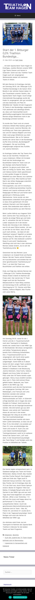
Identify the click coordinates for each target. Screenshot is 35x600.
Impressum (7, 584)
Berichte (16, 535)
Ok (10, 597)
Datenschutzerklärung (20, 597)
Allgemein (8, 535)
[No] (33, 593)
